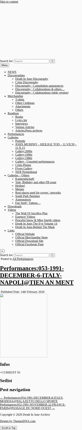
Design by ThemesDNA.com (17, 421)
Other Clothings (25, 103)
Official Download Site (29, 240)
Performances (16, 134)
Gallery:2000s (23, 151)
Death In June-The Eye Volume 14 (36, 223)
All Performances (22, 258)
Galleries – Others (18, 175)
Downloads (15, 206)
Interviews (21, 123)
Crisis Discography (26, 82)
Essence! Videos (25, 216)
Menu (5, 65)
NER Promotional (26, 172)
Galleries (13, 137)
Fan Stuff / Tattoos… (28, 203)
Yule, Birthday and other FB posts (35, 182)
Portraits (20, 141)
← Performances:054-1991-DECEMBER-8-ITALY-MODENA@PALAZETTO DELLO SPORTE (31, 399)
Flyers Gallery (23, 168)
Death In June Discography (31, 78)
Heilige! (20, 185)
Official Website (25, 234)
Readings (13, 113)
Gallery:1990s (23, 154)
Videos (12, 209)
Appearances (23, 199)
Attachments (22, 106)
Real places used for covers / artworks (38, 192)
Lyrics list (21, 120)
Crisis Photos (23, 165)
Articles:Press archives (28, 130)
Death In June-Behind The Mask (35, 227)
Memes (19, 189)
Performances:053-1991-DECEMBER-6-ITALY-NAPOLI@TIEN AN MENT (37, 275)
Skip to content (9, 1)
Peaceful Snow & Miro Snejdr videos (37, 220)
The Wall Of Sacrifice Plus (31, 213)
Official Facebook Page (29, 244)
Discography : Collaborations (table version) (41, 92)
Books (19, 116)
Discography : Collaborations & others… (40, 89)
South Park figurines (27, 196)
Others (19, 109)
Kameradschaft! (24, 178)
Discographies (16, 75)
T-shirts (19, 99)
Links (11, 230)
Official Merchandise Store (31, 237)
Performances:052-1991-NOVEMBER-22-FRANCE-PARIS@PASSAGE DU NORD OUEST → (33, 406)
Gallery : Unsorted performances (35, 161)
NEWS (12, 72)
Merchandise (15, 96)
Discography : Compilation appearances (39, 85)
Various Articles (24, 127)
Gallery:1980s (23, 158)
